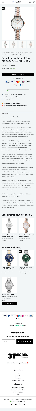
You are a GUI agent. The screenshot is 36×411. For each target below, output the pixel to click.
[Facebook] (12, 404)
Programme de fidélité (18, 380)
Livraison (18, 378)
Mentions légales (18, 392)
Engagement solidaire (18, 387)
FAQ (18, 373)
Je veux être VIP (24, 341)
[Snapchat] (16, 404)
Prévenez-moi (9, 303)
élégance (22, 194)
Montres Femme (10, 52)
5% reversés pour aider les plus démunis (15, 105)
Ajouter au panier (18, 74)
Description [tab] (5, 113)
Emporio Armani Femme (21, 52)
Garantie (18, 376)
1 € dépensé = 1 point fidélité (12, 103)
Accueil (3, 52)
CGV (18, 394)
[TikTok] (24, 404)
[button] (31, 9)
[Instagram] (20, 404)
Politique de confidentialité (18, 389)
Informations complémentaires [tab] (10, 117)
